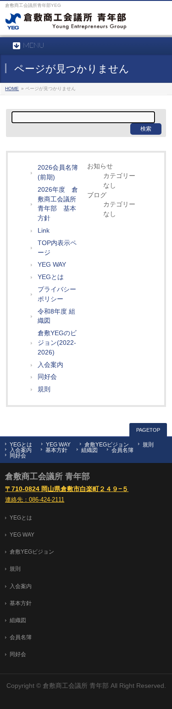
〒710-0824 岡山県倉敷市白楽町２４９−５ (66, 489)
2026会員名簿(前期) (58, 172)
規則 (44, 389)
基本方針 (56, 450)
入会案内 (50, 364)
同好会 (47, 376)
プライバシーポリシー (57, 294)
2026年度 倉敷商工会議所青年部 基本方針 (58, 204)
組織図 (89, 450)
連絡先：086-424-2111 (34, 500)
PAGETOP (148, 430)
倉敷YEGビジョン (106, 444)
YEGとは (51, 277)
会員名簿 (122, 450)
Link (44, 230)
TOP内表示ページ (57, 248)
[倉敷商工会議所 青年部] (65, 23)
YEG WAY (52, 264)
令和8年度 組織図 (56, 316)
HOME (12, 88)
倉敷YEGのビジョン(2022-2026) (57, 343)
